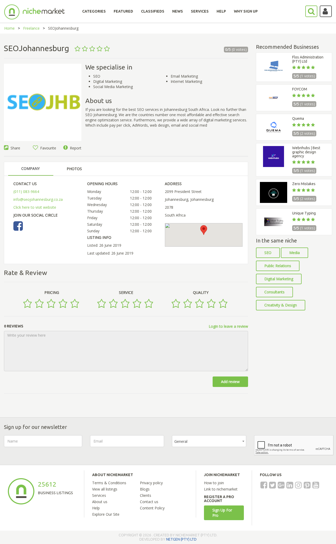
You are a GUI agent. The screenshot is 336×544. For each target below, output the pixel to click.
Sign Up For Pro (222, 513)
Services (99, 495)
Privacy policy (151, 482)
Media (294, 252)
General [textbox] (180, 441)
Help (96, 507)
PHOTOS (74, 168)
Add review (230, 381)
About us (99, 501)
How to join (214, 482)
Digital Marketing (278, 278)
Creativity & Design (280, 305)
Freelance (31, 28)
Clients (145, 495)
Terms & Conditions (109, 482)
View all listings (104, 489)
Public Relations (277, 265)
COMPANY (30, 168)
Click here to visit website (34, 207)
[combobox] (209, 441)
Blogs (145, 489)
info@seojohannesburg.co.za (38, 199)
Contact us (149, 501)
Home (9, 28)
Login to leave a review (228, 326)
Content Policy (152, 507)
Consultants (274, 291)
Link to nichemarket (221, 489)
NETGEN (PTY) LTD (181, 539)
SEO (267, 252)
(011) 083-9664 (26, 191)
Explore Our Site (105, 514)
